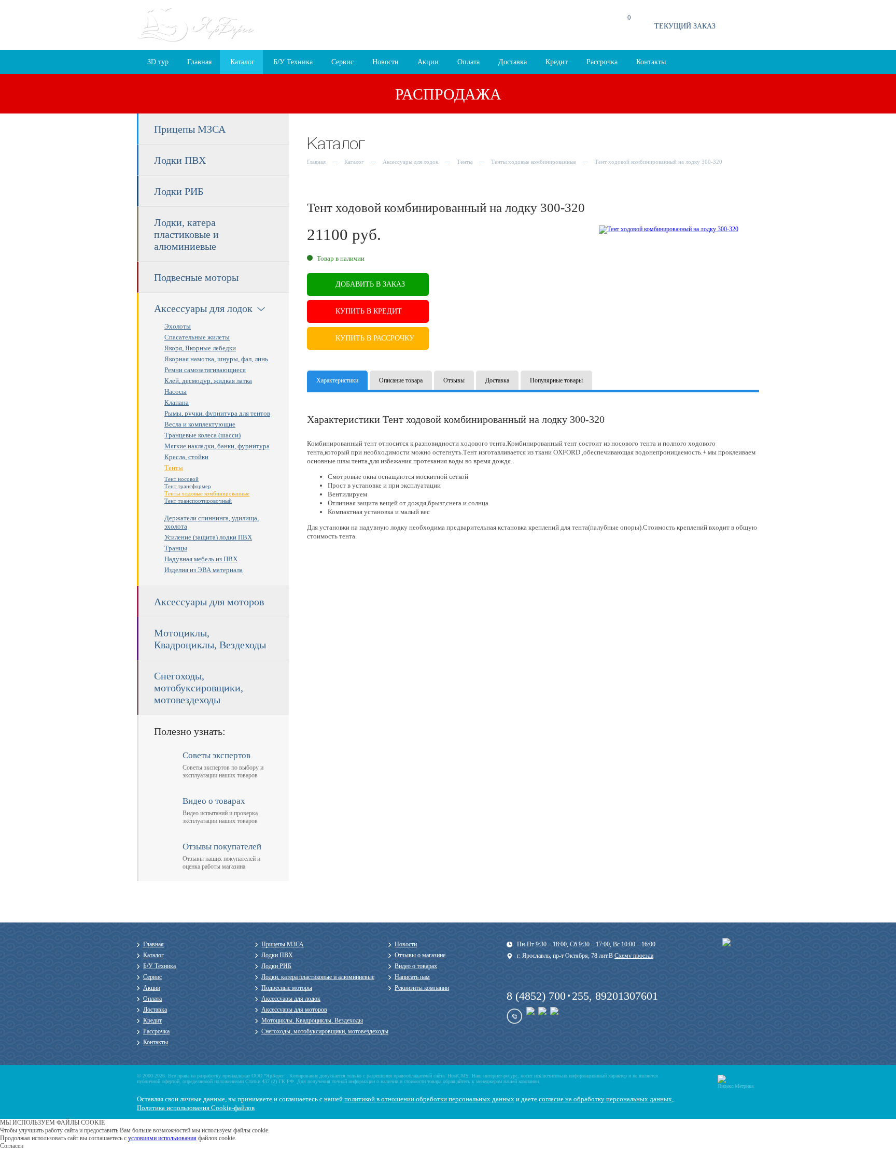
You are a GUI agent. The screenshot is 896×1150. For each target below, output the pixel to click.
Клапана (176, 402)
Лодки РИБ (178, 191)
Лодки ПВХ (180, 160)
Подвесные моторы (196, 277)
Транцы (175, 548)
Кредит (556, 62)
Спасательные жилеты (197, 337)
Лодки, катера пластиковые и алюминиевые (186, 234)
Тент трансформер (187, 486)
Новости (385, 62)
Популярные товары (556, 380)
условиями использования (162, 1138)
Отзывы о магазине (420, 955)
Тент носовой (181, 479)
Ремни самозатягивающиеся (205, 370)
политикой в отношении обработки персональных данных (429, 1099)
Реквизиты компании (422, 987)
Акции (428, 62)
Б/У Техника (293, 62)
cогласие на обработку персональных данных (605, 1099)
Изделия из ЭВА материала (203, 570)
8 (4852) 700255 (548, 995)
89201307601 (626, 995)
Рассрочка (602, 62)
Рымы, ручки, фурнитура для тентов (217, 413)
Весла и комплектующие (199, 424)
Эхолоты (177, 326)
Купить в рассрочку (374, 338)
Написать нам (412, 977)
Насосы (175, 391)
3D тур (158, 62)
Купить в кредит (368, 311)
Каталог (242, 62)
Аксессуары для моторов (209, 601)
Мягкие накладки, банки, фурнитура (217, 446)
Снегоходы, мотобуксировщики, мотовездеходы (198, 687)
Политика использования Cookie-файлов (196, 1108)
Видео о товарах (416, 966)
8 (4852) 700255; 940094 (532, 25)
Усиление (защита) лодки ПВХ (208, 537)
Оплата (468, 62)
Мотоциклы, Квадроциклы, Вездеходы (210, 638)
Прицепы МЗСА (190, 129)
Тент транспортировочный (198, 501)
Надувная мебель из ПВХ (200, 559)
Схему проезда (633, 955)
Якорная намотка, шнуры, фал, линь (216, 359)
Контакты (651, 62)
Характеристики (337, 380)
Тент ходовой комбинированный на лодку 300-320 (658, 162)
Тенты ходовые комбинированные (206, 493)
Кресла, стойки (186, 457)
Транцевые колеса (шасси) (202, 435)
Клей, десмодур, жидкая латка (208, 381)
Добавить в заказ (370, 284)
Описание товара (401, 380)
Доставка (512, 62)
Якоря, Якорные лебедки (200, 348)
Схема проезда (405, 29)
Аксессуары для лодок (203, 308)
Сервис (342, 62)
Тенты (173, 468)
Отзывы (454, 380)
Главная (199, 62)
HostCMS (458, 1075)
